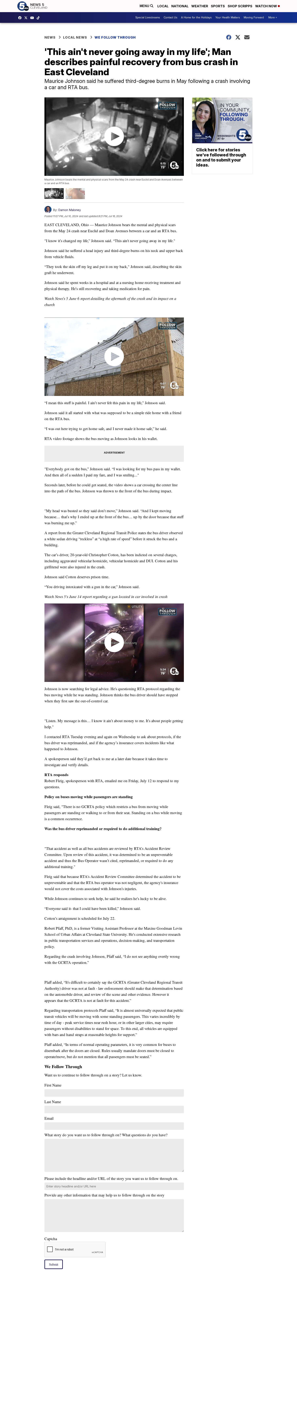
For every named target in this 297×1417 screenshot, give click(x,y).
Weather (199, 6)
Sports (218, 6)
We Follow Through (115, 37)
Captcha (50, 1238)
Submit (53, 1264)
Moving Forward (254, 17)
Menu (145, 6)
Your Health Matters (227, 17)
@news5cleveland (39, 17)
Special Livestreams (147, 17)
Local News (75, 37)
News (50, 37)
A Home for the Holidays (196, 17)
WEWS (26, 17)
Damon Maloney (69, 210)
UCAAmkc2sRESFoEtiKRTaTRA (33, 17)
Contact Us (170, 17)
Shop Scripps (240, 6)
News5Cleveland (20, 17)
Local (163, 6)
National (180, 6)
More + (272, 17)
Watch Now (266, 6)
